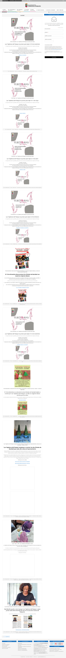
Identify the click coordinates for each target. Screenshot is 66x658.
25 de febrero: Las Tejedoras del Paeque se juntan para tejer (22, 214)
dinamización (45, 647)
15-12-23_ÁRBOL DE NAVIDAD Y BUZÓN (22, 287)
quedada (36, 187)
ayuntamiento (36, 645)
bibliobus (40, 645)
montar (17, 516)
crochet (28, 71)
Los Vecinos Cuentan (24, 631)
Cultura (41, 647)
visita (24, 304)
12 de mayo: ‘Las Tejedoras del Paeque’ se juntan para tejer (22, 98)
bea (33, 631)
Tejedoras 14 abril (22, 169)
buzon (26, 416)
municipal (38, 650)
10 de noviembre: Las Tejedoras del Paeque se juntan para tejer (22, 41)
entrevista (38, 631)
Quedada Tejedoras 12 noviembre (22, 344)
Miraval (35, 650)
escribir (36, 416)
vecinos (47, 653)
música (44, 650)
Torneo (35, 653)
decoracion (31, 303)
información (45, 649)
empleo (38, 648)
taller (43, 652)
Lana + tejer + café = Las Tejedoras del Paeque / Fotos (22, 543)
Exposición (45, 648)
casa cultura (25, 129)
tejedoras (33, 71)
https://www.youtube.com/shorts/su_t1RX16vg (22, 463)
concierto (40, 646)
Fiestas (37, 649)
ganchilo (15, 579)
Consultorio (35, 647)
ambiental (38, 644)
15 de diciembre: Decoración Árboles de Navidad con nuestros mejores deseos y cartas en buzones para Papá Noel (22, 271)
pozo (42, 651)
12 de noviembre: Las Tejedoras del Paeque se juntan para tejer (22, 331)
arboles (23, 416)
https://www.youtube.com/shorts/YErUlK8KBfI (22, 461)
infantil (42, 649)
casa (46, 645)
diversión (35, 648)
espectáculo (41, 648)
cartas (25, 303)
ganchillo (29, 187)
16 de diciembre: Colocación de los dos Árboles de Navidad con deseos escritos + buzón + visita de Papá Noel (22, 389)
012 (34, 643)
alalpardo (44, 643)
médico (41, 650)
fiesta (34, 649)
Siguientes (7, 636)
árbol (23, 303)
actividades (36, 643)
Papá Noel (21, 304)
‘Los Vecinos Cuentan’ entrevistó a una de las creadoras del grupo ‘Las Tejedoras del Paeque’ (22, 606)
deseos (34, 303)
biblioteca (43, 645)
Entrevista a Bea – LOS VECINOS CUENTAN (22, 629)
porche (31, 129)
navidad (40, 303)
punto (34, 129)
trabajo (28, 516)
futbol (40, 649)
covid (38, 647)
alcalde (35, 644)
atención (41, 644)
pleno (41, 651)
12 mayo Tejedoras (22, 113)
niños (38, 651)
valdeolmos (42, 653)
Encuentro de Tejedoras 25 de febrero (22, 227)
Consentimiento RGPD (48, 44)
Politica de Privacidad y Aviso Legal (56, 49)
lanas (21, 579)
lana (32, 187)
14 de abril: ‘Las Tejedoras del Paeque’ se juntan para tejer (22, 156)
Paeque (31, 71)
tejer (36, 71)
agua (39, 643)
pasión (26, 579)
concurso (43, 646)
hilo (17, 579)
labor (19, 579)
